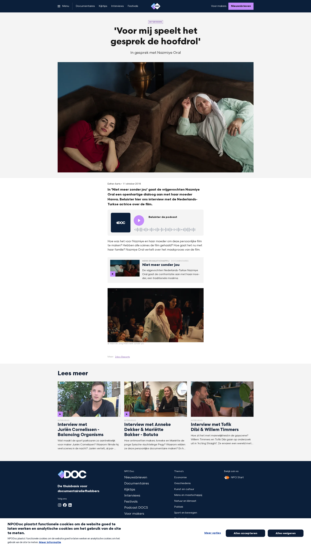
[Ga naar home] (155, 6)
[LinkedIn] (70, 505)
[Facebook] (65, 505)
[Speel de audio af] (139, 220)
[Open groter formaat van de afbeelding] (156, 315)
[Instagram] (60, 505)
